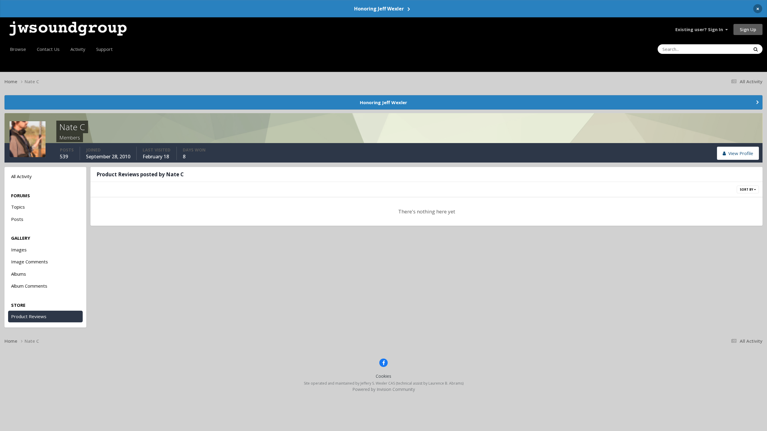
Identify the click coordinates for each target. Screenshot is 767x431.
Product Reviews (28, 316)
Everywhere (731, 48)
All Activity (21, 176)
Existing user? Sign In (700, 29)
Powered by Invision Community (383, 389)
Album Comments (29, 286)
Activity (77, 49)
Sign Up (748, 29)
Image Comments (29, 262)
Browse (18, 49)
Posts (17, 219)
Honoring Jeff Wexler (379, 8)
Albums (18, 274)
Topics (18, 207)
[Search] (756, 49)
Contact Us (48, 49)
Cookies (383, 376)
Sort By (747, 189)
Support (104, 49)
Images (19, 250)
